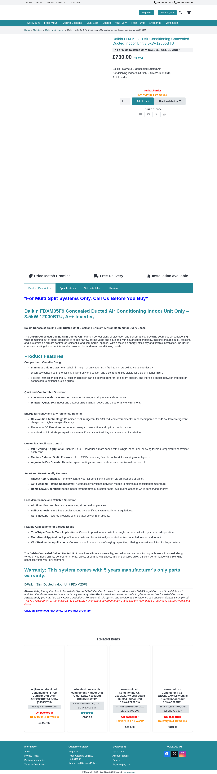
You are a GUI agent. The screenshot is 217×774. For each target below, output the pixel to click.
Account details (120, 755)
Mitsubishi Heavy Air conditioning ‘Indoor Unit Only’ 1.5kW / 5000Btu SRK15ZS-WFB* (87, 694)
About (27, 751)
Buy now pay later (121, 764)
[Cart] (189, 12)
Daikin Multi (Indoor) (54, 30)
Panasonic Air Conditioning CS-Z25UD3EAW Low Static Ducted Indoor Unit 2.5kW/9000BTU (173, 696)
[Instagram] (182, 754)
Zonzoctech (129, 772)
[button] (180, 12)
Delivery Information (34, 760)
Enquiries (73, 751)
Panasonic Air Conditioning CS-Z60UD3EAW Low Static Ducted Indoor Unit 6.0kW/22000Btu (130, 696)
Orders (116, 760)
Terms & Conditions (34, 764)
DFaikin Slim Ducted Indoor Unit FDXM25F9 (55, 584)
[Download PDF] (46, 624)
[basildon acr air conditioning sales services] (43, 12)
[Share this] (149, 114)
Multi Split (37, 30)
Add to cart (143, 101)
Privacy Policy (31, 755)
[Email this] (141, 114)
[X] (174, 754)
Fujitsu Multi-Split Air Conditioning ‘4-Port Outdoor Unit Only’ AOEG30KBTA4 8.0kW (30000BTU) (44, 696)
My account (118, 751)
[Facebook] (167, 754)
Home (27, 30)
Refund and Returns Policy (82, 763)
